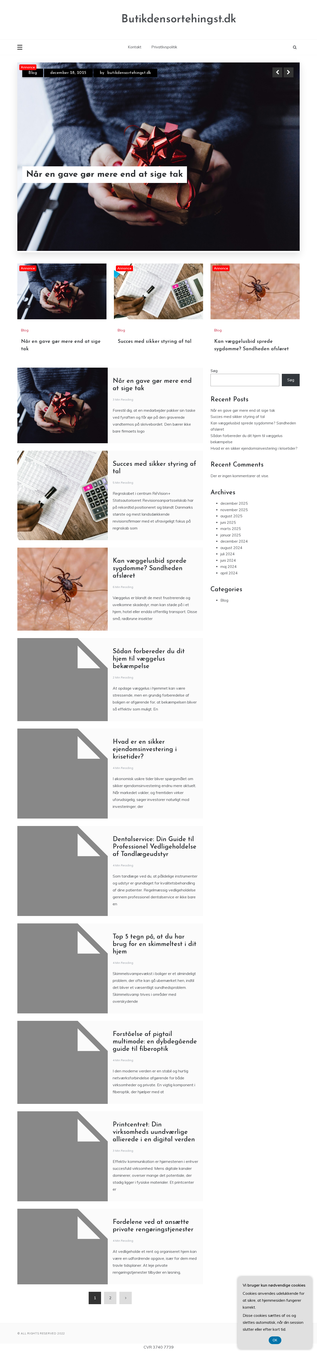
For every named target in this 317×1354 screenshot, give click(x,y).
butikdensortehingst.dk (130, 73)
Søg (214, 370)
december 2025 (234, 503)
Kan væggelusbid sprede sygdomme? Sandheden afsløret (149, 568)
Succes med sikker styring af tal (92, 174)
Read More (279, 175)
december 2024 (234, 541)
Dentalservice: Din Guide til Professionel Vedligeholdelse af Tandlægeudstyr (154, 846)
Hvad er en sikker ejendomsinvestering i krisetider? (145, 749)
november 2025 (234, 509)
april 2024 (229, 572)
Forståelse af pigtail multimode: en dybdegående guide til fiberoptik (155, 1041)
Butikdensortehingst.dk (178, 19)
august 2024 (231, 547)
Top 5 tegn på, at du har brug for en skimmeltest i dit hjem (154, 944)
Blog (32, 73)
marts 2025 (230, 528)
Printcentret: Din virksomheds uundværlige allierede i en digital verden (154, 1132)
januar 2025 (230, 534)
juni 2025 (228, 522)
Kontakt (134, 47)
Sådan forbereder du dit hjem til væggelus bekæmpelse (149, 659)
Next (288, 72)
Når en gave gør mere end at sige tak (243, 410)
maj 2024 (228, 566)
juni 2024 (228, 560)
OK (275, 1340)
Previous (277, 72)
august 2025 (231, 516)
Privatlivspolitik (164, 47)
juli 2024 (227, 554)
